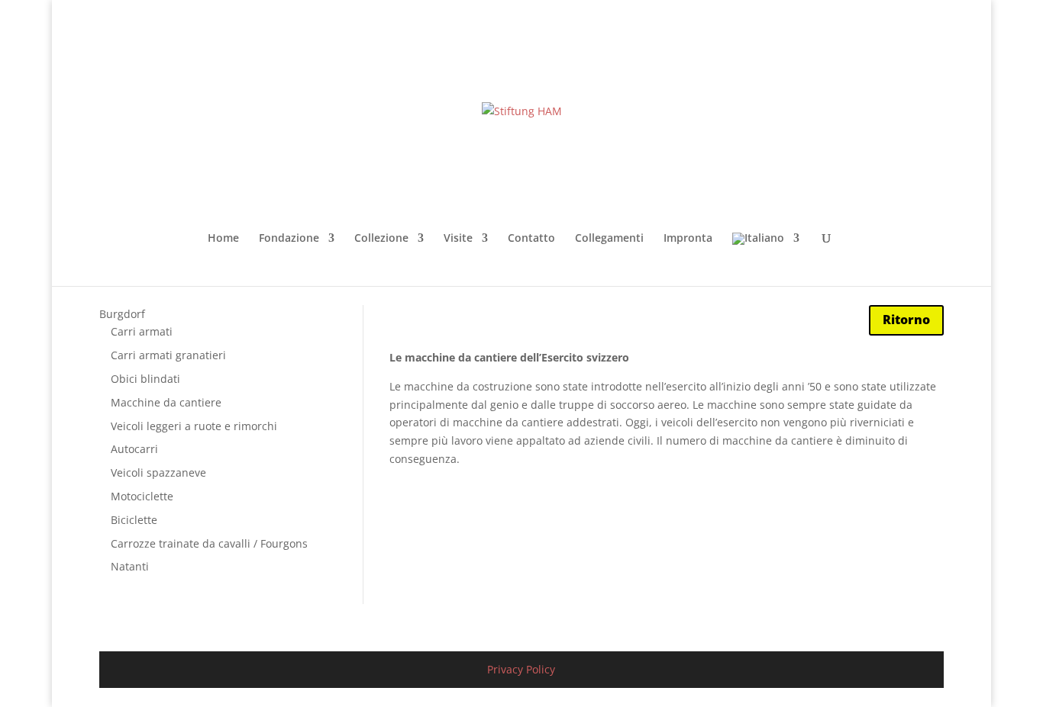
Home (223, 239)
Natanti (130, 566)
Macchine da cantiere (166, 402)
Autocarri (134, 449)
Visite (458, 239)
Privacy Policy (521, 669)
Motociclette (142, 496)
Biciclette (134, 520)
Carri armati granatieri (168, 355)
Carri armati (142, 331)
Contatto (531, 239)
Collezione (381, 239)
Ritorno (906, 319)
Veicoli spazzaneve (158, 472)
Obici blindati (145, 378)
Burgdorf (122, 314)
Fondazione (289, 239)
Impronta (688, 239)
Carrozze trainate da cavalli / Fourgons (209, 543)
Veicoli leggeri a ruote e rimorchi (194, 426)
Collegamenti (609, 239)
